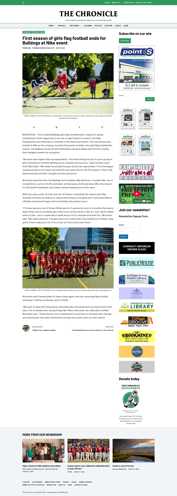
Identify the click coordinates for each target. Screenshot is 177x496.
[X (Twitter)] (56, 127)
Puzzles (66, 482)
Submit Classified (85, 482)
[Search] (23, 2)
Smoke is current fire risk (123, 466)
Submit (123, 237)
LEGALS (118, 26)
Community (27, 32)
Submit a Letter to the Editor (33, 485)
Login (107, 2)
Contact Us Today (80, 485)
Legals (73, 482)
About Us (116, 2)
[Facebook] (34, 127)
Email (121, 225)
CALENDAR (88, 26)
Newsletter (51, 485)
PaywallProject (62, 492)
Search (121, 95)
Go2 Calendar (37, 482)
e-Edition (25, 482)
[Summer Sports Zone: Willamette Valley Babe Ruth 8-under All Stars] (88, 451)
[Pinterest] (79, 127)
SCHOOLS (61, 26)
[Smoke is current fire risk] (134, 451)
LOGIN (126, 26)
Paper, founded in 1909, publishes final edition (41, 466)
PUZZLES (98, 26)
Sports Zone (39, 32)
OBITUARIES (74, 26)
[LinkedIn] (102, 127)
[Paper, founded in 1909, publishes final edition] (43, 451)
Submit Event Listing (52, 482)
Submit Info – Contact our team (137, 2)
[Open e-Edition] (137, 130)
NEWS (51, 26)
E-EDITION (108, 26)
